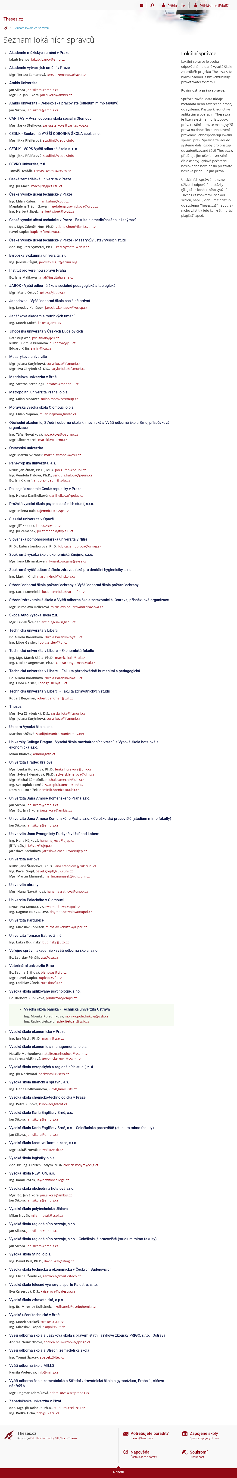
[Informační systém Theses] (5, 28)
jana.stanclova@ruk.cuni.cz (75, 866)
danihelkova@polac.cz (66, 495)
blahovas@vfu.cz (54, 972)
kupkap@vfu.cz (50, 977)
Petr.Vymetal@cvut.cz (72, 247)
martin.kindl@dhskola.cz (56, 576)
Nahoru (118, 1472)
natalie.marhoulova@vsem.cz (65, 1053)
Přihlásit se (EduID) (214, 5)
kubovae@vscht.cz (53, 1104)
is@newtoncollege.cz (53, 1180)
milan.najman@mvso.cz (58, 414)
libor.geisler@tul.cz (53, 642)
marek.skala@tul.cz (70, 657)
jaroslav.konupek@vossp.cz (66, 307)
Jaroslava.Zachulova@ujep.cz (64, 851)
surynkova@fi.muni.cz (63, 363)
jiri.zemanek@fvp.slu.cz (55, 531)
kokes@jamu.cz (50, 323)
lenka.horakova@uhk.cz (73, 769)
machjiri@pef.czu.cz (46, 186)
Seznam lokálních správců (31, 28)
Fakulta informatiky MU (44, 1438)
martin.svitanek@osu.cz (62, 455)
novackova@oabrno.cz (61, 434)
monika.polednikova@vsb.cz (86, 1016)
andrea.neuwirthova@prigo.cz (67, 1342)
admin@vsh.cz (44, 754)
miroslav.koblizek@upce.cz (66, 927)
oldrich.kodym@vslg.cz (81, 1165)
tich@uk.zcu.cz (48, 1413)
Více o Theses (68, 1438)
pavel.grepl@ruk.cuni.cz (54, 871)
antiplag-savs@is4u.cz (58, 622)
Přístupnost (197, 1457)
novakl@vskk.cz (51, 1150)
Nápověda (140, 1452)
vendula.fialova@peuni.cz (72, 475)
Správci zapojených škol (204, 1438)
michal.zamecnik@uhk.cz (64, 779)
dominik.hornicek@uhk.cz (59, 790)
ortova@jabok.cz (52, 292)
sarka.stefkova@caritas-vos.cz (65, 125)
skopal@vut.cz (54, 1327)
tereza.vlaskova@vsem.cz (61, 1058)
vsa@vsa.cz (49, 957)
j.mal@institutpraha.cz (56, 277)
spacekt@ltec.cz (52, 1357)
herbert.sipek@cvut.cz (57, 211)
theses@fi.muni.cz (142, 1438)
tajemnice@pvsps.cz (53, 511)
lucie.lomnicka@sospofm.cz (63, 591)
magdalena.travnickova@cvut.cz (73, 206)
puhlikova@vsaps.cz (61, 998)
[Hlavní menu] (142, 5)
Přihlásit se (176, 5)
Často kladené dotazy (144, 1457)
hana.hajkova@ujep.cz (57, 840)
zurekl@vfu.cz (51, 983)
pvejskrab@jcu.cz (45, 338)
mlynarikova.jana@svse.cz (66, 561)
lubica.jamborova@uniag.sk (79, 546)
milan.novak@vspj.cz (47, 1215)
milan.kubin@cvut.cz (53, 201)
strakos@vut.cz (52, 1322)
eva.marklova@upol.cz (62, 906)
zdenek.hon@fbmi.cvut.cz (76, 226)
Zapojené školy (204, 1433)
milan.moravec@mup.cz (59, 399)
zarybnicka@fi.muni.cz (68, 368)
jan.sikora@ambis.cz (42, 90)
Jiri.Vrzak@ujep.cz (38, 845)
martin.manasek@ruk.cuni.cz (67, 876)
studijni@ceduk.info (58, 140)
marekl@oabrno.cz (52, 439)
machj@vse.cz (53, 1038)
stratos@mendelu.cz (63, 384)
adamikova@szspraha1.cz (70, 1393)
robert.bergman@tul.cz (55, 698)
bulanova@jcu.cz (63, 343)
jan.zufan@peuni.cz (70, 470)
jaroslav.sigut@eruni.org (58, 262)
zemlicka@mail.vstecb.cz (62, 1276)
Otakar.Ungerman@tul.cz (75, 662)
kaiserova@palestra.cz (58, 1291)
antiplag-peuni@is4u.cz (52, 480)
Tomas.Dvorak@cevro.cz (52, 171)
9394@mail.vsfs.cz (63, 1089)
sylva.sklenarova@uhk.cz (75, 774)
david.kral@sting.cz (59, 1261)
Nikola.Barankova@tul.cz (63, 637)
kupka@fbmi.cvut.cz (45, 231)
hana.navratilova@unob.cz (67, 891)
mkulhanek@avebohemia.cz (74, 1306)
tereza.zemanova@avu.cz (66, 74)
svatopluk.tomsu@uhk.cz (64, 784)
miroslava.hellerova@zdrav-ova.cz (77, 607)
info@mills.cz (48, 1372)
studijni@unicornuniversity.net (60, 734)
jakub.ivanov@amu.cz (48, 59)
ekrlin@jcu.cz (41, 348)
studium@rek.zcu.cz (69, 1408)
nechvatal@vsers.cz (54, 1074)
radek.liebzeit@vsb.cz (72, 1021)
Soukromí (199, 1452)
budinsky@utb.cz (55, 942)
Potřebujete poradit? (150, 1433)
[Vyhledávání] (152, 5)
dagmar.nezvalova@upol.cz (71, 912)
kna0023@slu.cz (48, 525)
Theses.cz (13, 19)
